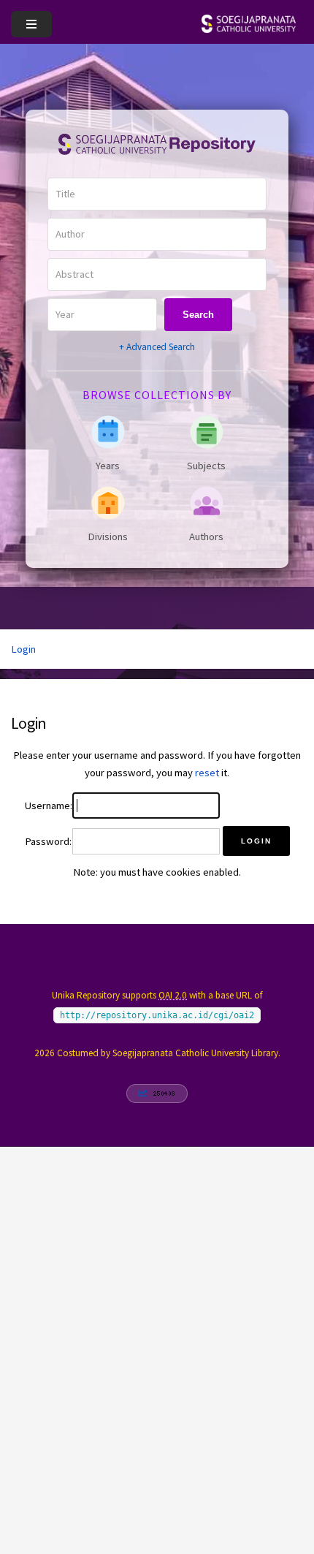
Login (23, 649)
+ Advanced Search (157, 347)
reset (207, 772)
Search (198, 314)
